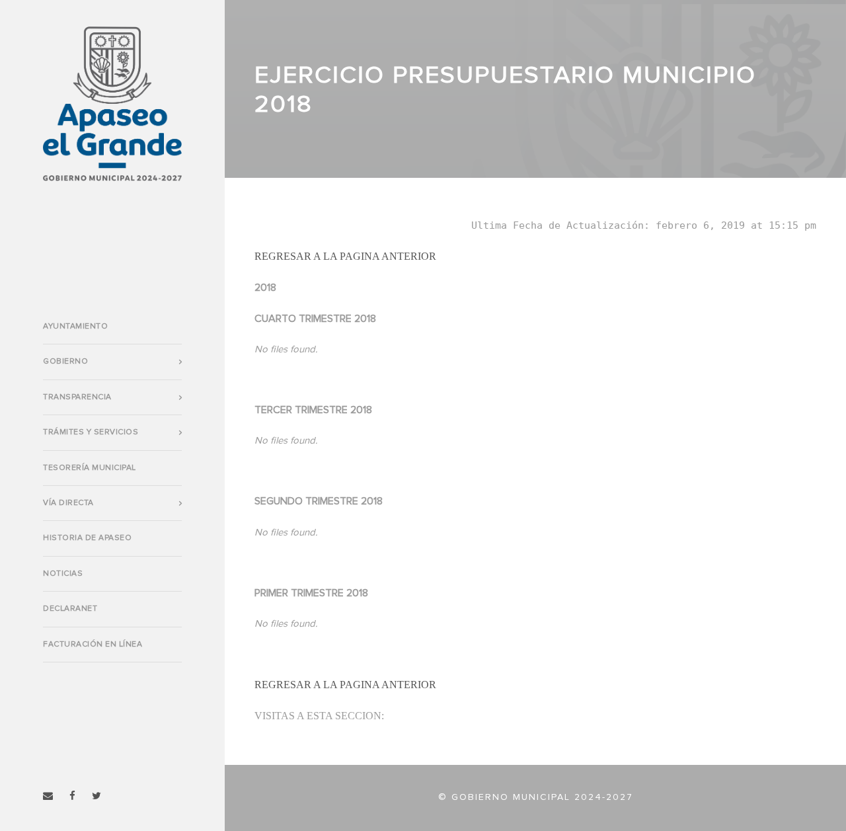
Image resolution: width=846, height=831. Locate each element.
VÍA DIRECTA (68, 503)
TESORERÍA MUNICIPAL (89, 468)
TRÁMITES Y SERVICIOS (90, 432)
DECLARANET (70, 609)
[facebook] (72, 796)
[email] (48, 796)
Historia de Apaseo (87, 538)
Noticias (63, 574)
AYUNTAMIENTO (75, 327)
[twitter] (96, 796)
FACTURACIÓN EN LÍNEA (92, 645)
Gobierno (65, 362)
